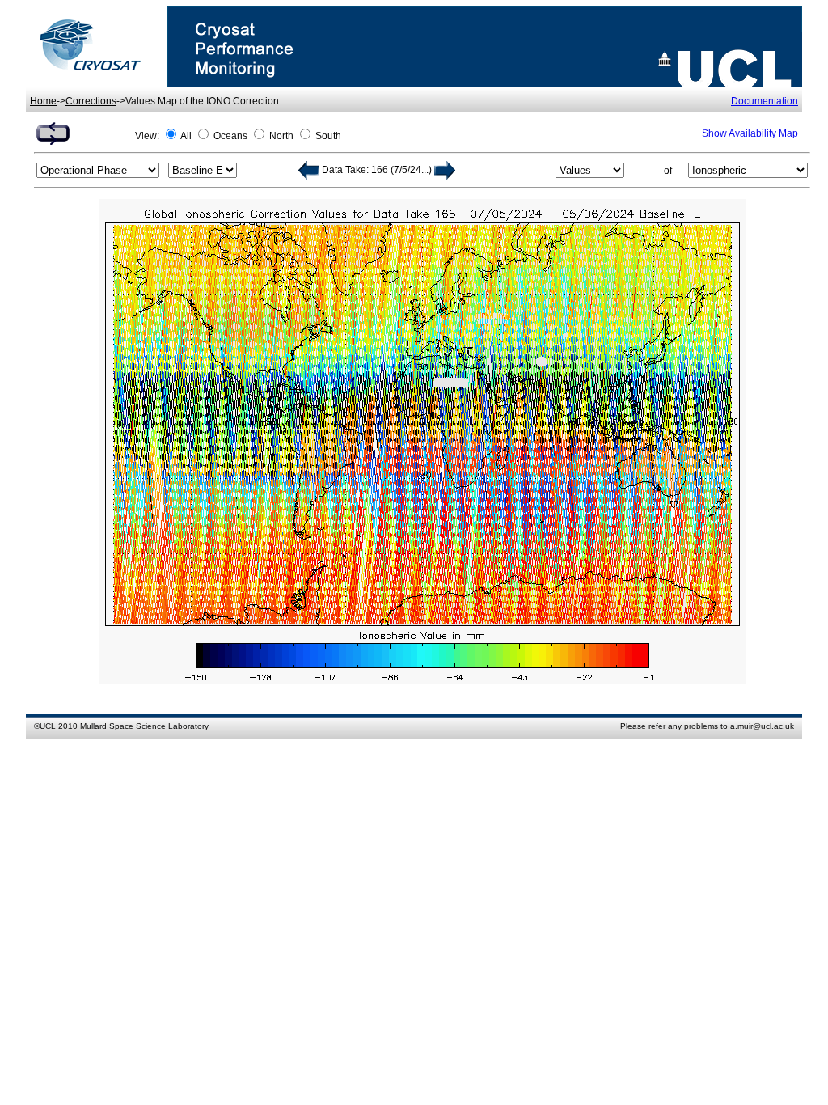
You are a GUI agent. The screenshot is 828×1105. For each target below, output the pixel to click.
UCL (48, 726)
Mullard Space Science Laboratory (144, 726)
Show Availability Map (750, 133)
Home (43, 101)
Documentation (764, 101)
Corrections (90, 101)
